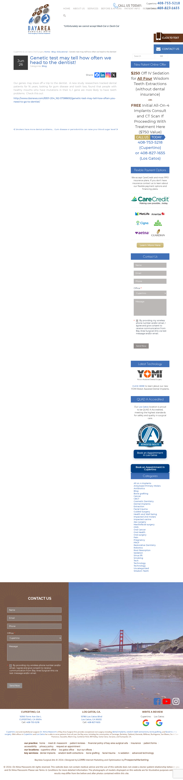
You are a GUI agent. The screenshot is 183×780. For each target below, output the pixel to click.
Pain (136, 537)
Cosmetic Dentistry (144, 501)
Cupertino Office (48, 749)
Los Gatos (144, 407)
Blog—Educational (59, 52)
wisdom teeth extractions (138, 732)
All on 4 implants (142, 483)
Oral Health (139, 532)
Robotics (138, 547)
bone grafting (155, 732)
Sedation (138, 553)
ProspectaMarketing (136, 760)
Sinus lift (138, 555)
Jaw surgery (140, 522)
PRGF (136, 542)
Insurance (136, 743)
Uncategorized (141, 568)
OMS (136, 527)
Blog (44, 66)
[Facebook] (97, 74)
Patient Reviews (77, 743)
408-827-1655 (168, 8)
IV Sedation (123, 753)
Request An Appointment (68, 746)
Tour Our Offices (84, 749)
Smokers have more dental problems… (34, 129)
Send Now (141, 346)
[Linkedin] (102, 74)
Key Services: (31, 753)
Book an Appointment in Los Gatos (150, 454)
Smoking (138, 558)
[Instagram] (108, 74)
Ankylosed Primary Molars (147, 486)
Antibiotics (139, 488)
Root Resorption (142, 550)
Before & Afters (111, 8)
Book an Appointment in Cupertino (150, 468)
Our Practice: (31, 743)
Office (138, 288)
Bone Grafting (93, 753)
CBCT (136, 498)
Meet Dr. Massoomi (57, 743)
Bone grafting (141, 493)
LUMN (81, 760)
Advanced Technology (143, 753)
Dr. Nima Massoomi (48, 732)
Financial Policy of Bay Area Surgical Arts (108, 743)
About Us (79, 8)
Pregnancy (139, 540)
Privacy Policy (46, 746)
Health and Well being (145, 514)
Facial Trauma (108, 753)
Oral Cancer (140, 529)
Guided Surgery (142, 511)
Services (92, 8)
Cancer (137, 496)
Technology (140, 563)
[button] (64, 15)
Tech (136, 560)
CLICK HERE (138, 386)
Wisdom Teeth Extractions (70, 753)
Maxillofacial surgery (144, 524)
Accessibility (30, 746)
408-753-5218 (168, 3)
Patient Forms (150, 743)
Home (66, 8)
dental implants (119, 732)
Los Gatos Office (66, 749)
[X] (113, 74)
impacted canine (142, 519)
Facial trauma (141, 509)
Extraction (139, 506)
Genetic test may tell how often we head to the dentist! (70, 60)
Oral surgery (140, 535)
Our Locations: (31, 749)
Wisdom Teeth (141, 571)
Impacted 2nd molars (145, 517)
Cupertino (10, 732)
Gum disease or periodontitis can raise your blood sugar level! (85, 129)
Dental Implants (142, 504)
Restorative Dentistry (145, 545)
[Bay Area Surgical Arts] (39, 19)
